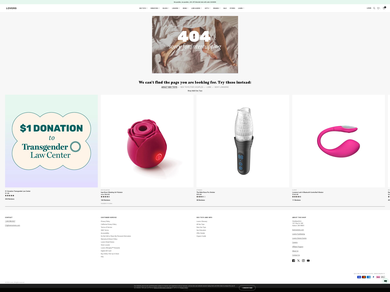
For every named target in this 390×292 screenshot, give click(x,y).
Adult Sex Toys (169, 87)
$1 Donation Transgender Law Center (17, 191)
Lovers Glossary (202, 221)
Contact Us (296, 255)
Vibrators (154, 8)
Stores (232, 8)
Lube (208, 87)
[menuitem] (143, 8)
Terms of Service (106, 227)
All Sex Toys (200, 224)
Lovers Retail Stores (107, 242)
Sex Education (201, 230)
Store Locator (105, 245)
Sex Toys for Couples (191, 87)
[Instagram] (304, 260)
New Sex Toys (201, 227)
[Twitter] (299, 260)
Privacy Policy (105, 221)
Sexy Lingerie (221, 87)
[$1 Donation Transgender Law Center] (51, 141)
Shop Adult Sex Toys (195, 91)
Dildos (165, 8)
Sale (225, 8)
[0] (383, 8)
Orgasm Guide (201, 236)
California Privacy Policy (108, 224)
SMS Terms (105, 230)
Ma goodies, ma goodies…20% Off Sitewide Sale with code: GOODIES (195, 2)
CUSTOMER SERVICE (109, 217)
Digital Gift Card (106, 251)
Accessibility (105, 233)
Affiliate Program (297, 247)
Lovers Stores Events (299, 238)
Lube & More (195, 8)
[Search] (374, 8)
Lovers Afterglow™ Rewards (110, 248)
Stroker (199, 190)
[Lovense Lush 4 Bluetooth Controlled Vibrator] (338, 141)
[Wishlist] (379, 8)
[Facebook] (294, 260)
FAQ (102, 257)
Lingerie (175, 8)
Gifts (207, 8)
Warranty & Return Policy (109, 239)
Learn (240, 8)
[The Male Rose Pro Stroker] (243, 141)
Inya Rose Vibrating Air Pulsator (112, 192)
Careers (295, 242)
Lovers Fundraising (298, 234)
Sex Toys (142, 8)
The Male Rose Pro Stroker (206, 192)
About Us (295, 251)
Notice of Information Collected (163, 287)
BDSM (185, 8)
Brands (216, 8)
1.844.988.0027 (10, 221)
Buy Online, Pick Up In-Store (110, 254)
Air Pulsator (105, 190)
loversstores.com (298, 230)
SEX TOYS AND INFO (204, 217)
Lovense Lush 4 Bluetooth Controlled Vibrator (307, 192)
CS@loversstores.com (12, 225)
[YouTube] (309, 260)
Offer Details (201, 233)
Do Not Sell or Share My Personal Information (116, 236)
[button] (247, 287)
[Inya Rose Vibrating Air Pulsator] (147, 141)
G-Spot (294, 190)
